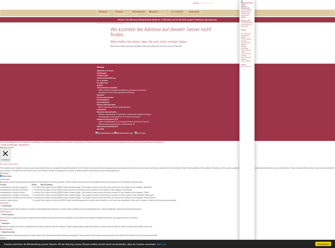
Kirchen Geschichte (105, 97)
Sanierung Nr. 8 (128, 124)
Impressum (102, 92)
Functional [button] (4, 203)
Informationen (138, 12)
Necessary (6, 176)
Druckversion (102, 83)
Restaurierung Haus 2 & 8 (107, 119)
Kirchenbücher (103, 100)
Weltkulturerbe (124, 107)
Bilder (100, 107)
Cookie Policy (102, 75)
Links (110, 92)
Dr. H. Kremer (177, 11)
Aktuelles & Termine (105, 71)
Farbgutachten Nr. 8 (127, 122)
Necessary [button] (4, 173)
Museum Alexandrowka (106, 112)
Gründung (107, 107)
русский (210, 3)
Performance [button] (5, 212)
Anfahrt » (243, 17)
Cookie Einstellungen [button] (9, 145)
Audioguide (194, 11)
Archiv (100, 122)
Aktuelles (158, 12)
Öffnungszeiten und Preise (124, 92)
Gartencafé (131, 114)
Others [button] (3, 238)
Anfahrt (107, 90)
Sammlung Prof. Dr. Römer (120, 117)
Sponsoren (136, 117)
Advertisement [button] (6, 229)
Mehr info (161, 244)
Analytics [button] (4, 220)
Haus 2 (139, 122)
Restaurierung (103, 124)
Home (99, 23)
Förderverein (121, 114)
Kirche (115, 107)
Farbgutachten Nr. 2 (111, 122)
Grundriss (142, 90)
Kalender (100, 95)
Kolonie (121, 12)
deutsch (196, 3)
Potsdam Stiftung (143, 114)
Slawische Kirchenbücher (107, 126)
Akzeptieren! (323, 244)
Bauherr (101, 114)
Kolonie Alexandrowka (106, 105)
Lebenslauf (101, 109)
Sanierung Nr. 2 (115, 124)
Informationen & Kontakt (107, 88)
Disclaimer (133, 90)
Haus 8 (145, 122)
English (100, 85)
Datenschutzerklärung (106, 78)
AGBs (100, 90)
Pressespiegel (103, 117)
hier (157, 46)
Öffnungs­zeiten (246, 21)
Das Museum (110, 114)
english (203, 3)
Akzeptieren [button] (24, 145)
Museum (104, 12)
